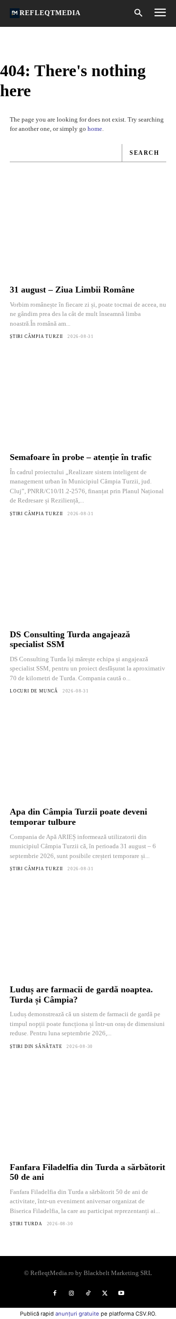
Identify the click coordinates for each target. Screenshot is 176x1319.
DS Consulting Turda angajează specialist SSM (70, 639)
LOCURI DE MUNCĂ (34, 691)
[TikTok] (88, 1293)
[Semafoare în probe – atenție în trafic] (88, 402)
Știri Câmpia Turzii (36, 336)
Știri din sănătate (36, 1046)
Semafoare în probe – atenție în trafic (81, 457)
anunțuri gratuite (77, 1313)
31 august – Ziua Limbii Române (72, 289)
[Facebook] (55, 1293)
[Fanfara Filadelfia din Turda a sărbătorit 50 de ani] (88, 1112)
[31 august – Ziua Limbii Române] (88, 234)
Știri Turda (26, 1223)
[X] (104, 1293)
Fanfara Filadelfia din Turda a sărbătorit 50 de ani (87, 1172)
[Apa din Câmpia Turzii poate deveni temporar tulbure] (88, 756)
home (95, 128)
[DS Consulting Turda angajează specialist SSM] (88, 579)
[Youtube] (121, 1293)
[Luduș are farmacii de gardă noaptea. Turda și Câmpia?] (88, 934)
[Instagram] (71, 1293)
